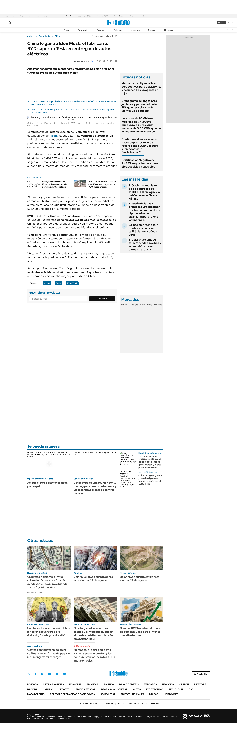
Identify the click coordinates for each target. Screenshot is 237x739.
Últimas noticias (53, 684)
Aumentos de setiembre (123, 16)
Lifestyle (200, 684)
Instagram (42, 674)
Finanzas (100, 30)
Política (118, 30)
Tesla (54, 135)
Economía (83, 30)
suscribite (221, 22)
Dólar (67, 30)
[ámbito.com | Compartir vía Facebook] (100, 61)
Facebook (35, 674)
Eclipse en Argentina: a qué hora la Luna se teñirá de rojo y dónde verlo (143, 229)
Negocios (135, 30)
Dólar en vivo (24, 16)
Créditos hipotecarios (44, 16)
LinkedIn (49, 674)
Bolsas (135, 305)
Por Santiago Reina (35, 592)
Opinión (152, 30)
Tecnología (44, 36)
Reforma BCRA (102, 16)
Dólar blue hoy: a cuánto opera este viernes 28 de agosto (93, 578)
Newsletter (230, 30)
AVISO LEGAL (108, 694)
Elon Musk (72, 283)
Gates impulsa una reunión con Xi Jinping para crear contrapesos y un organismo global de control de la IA (95, 488)
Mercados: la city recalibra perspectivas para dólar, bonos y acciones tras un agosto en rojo (141, 88)
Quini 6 (141, 16)
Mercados (150, 684)
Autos (137, 689)
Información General (114, 689)
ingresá (231, 22)
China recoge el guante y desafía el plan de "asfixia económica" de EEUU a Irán (150, 479)
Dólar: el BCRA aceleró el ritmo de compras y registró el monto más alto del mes (140, 631)
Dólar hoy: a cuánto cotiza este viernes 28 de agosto (139, 578)
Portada (32, 684)
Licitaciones (171, 694)
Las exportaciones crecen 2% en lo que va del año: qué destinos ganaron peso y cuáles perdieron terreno (149, 462)
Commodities (146, 305)
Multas (153, 694)
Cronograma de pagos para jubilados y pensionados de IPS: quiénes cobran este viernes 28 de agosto (139, 105)
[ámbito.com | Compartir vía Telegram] (111, 61)
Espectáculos (154, 689)
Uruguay (168, 30)
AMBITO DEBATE (144, 703)
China (57, 36)
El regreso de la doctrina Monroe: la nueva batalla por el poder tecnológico (55, 184)
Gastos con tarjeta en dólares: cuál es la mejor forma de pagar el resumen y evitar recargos (49, 653)
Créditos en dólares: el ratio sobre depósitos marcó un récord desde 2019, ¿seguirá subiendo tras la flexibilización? (140, 145)
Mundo (48, 689)
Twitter (28, 674)
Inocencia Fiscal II (65, 16)
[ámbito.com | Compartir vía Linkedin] (107, 61)
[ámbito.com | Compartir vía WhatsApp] (97, 61)
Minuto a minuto (83, 646)
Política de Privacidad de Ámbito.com (72, 694)
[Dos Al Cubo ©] (196, 716)
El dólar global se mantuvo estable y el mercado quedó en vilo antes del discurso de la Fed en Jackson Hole (94, 633)
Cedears (158, 305)
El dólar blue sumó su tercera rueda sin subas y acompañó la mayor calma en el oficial (145, 244)
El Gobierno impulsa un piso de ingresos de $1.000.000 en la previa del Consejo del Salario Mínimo (144, 192)
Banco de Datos (129, 684)
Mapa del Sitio (36, 694)
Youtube (57, 674)
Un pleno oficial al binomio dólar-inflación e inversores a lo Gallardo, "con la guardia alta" (48, 631)
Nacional (33, 689)
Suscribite (102, 299)
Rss (191, 689)
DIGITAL (88, 703)
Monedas (125, 305)
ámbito (30, 36)
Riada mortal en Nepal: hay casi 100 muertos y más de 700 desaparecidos (102, 184)
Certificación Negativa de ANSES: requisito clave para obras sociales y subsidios (140, 163)
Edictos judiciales (132, 694)
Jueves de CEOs (84, 16)
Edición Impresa (85, 689)
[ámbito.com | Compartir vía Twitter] (104, 61)
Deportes (64, 689)
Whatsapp (64, 674)
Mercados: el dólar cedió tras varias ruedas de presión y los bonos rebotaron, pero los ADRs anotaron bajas (94, 655)
